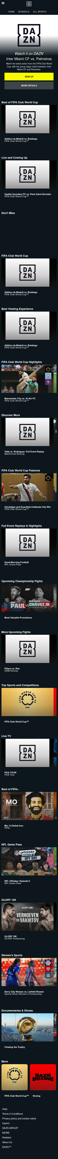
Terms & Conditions (12, 1113)
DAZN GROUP (10, 1128)
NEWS (6, 1132)
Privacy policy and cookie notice (19, 1118)
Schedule (23, 12)
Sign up (29, 76)
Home (11, 12)
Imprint (5, 1123)
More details (29, 85)
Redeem (6, 1137)
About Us (7, 1142)
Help (4, 1109)
